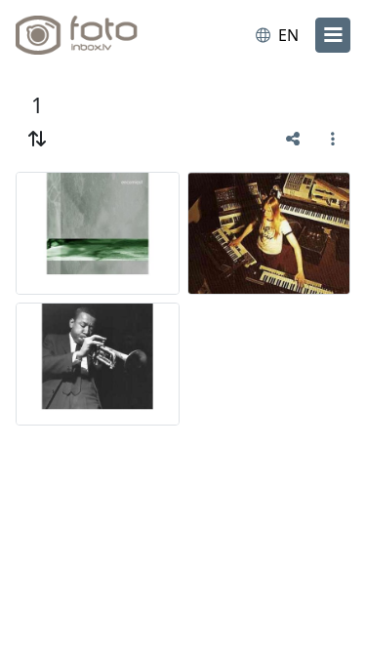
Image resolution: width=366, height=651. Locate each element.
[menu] (332, 35)
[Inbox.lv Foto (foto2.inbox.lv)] (96, 35)
